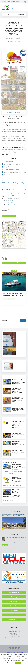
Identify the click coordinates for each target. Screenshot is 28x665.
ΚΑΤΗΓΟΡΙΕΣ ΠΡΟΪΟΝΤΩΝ (7, 651)
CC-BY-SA (24, 247)
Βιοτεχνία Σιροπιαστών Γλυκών (13, 38)
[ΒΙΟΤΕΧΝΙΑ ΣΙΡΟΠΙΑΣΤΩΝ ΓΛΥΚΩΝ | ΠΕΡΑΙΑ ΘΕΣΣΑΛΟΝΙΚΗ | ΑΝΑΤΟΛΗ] (5, 69)
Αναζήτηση (21, 14)
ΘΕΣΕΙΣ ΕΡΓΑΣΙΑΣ (11, 652)
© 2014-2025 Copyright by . (12, 658)
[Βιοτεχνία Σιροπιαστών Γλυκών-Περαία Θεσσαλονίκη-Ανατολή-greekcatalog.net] (14, 69)
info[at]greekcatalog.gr (17, 662)
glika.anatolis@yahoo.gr (13, 204)
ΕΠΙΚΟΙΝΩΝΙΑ (18, 651)
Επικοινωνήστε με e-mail (8, 215)
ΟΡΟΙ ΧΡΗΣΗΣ (20, 652)
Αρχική (13, 36)
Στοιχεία (19, 36)
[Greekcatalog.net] (7, 7)
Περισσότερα (4, 545)
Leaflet (4, 247)
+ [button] (3, 223)
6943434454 (10, 202)
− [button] (3, 226)
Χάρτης (8, 14)
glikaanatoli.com (11, 207)
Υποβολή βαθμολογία (13, 112)
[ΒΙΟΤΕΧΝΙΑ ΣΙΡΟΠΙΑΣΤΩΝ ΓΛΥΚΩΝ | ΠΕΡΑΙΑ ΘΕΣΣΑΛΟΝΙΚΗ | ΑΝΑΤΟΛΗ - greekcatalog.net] (14, 182)
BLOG (25, 651)
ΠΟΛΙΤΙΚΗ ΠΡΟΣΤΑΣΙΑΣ (15, 654)
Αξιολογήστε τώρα (7, 306)
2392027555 (10, 200)
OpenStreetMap (14, 247)
